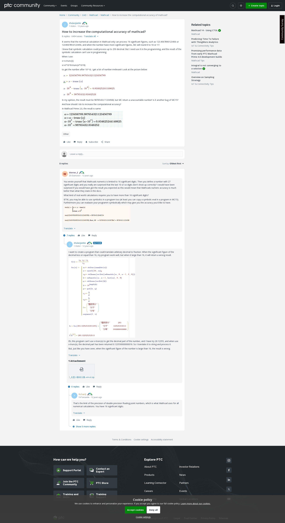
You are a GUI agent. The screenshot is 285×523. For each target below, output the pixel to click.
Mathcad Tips (197, 60)
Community (73, 15)
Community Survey (282, 29)
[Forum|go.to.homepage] (22, 5)
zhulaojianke (75, 23)
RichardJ (82, 394)
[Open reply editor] (122, 154)
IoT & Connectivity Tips (202, 45)
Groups (74, 5)
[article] (122, 204)
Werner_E (73, 172)
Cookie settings (141, 439)
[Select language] (241, 6)
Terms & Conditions (121, 439)
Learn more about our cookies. (195, 503)
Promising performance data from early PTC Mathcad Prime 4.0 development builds (206, 53)
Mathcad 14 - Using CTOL (204, 30)
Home (62, 15)
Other (66, 134)
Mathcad (93, 15)
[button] (256, 6)
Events (64, 5)
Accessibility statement (162, 439)
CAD (84, 15)
